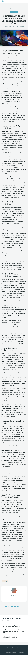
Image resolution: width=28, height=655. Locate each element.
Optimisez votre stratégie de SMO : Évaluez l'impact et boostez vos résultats (13, 625)
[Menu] (25, 1)
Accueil (3, 8)
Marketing (8, 8)
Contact (19, 647)
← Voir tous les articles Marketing (10, 606)
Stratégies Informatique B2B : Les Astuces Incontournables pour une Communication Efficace (14, 631)
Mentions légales (11, 647)
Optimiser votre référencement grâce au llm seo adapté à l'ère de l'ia (13, 636)
